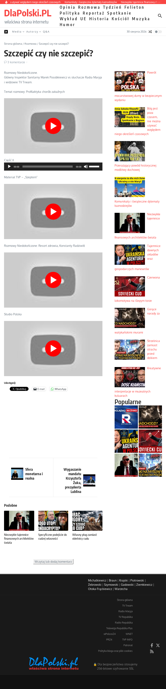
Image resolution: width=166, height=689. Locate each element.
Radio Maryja (125, 611)
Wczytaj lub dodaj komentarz (53, 561)
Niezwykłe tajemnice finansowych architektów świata (19, 538)
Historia (99, 18)
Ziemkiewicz (144, 584)
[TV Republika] (126, 417)
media (17, 31)
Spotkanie (119, 13)
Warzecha (121, 589)
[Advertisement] (53, 425)
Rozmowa (89, 7)
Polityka (70, 13)
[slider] (94, 166)
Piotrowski (137, 580)
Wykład (69, 18)
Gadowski (127, 584)
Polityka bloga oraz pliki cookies (115, 650)
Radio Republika (124, 622)
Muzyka (141, 18)
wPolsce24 (110, 633)
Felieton (135, 7)
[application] (53, 166)
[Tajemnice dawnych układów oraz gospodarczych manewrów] (126, 441)
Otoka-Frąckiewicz (100, 589)
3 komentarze (16, 62)
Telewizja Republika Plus (119, 628)
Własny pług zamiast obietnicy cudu (84, 536)
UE (83, 18)
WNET (129, 633)
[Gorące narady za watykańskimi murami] (150, 417)
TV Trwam (127, 605)
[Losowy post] (150, 31)
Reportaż (94, 13)
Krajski (123, 580)
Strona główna (13, 43)
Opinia (68, 7)
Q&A (46, 31)
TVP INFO (127, 639)
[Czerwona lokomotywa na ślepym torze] (150, 441)
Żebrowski (94, 584)
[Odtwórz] (9, 167)
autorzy (32, 31)
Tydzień (112, 7)
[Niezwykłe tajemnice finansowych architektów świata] (126, 465)
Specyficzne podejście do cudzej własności (52, 536)
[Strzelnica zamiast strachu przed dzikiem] (150, 465)
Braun (113, 580)
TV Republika (126, 616)
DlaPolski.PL (27, 12)
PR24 (109, 639)
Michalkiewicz (97, 580)
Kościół (121, 18)
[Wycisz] (86, 167)
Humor (67, 24)
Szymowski (111, 584)
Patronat (128, 645)
